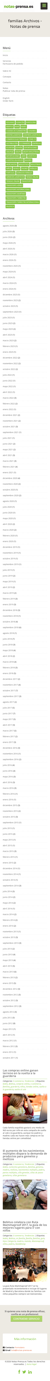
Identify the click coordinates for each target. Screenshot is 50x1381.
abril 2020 (7, 524)
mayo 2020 (8, 518)
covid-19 (32, 139)
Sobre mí (7, 71)
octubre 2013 (9, 937)
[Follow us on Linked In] (30, 1374)
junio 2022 (7, 380)
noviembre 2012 (10, 994)
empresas (36, 143)
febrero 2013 (9, 977)
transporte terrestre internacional (22, 202)
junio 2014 (7, 897)
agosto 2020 (8, 501)
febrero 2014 (9, 920)
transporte (27, 181)
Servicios (7, 61)
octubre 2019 (9, 558)
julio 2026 (7, 231)
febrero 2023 (9, 346)
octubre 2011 (9, 1057)
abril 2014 (7, 908)
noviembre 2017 (10, 684)
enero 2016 (8, 799)
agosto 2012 (8, 1012)
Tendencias (29, 1081)
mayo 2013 (8, 960)
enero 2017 (8, 742)
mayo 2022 (8, 386)
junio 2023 (7, 323)
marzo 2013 (8, 971)
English (6, 98)
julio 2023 (7, 317)
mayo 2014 (8, 902)
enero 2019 (8, 604)
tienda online (32, 177)
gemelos (39, 1167)
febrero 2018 (9, 667)
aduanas (10, 122)
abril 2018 (7, 656)
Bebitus (9, 126)
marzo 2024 (8, 283)
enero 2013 (8, 983)
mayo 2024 (8, 271)
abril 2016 (7, 782)
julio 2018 (7, 639)
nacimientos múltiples (28, 1169)
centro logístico (14, 135)
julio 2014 (7, 891)
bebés (23, 126)
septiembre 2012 (10, 1006)
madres (28, 160)
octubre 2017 (9, 690)
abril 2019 (7, 587)
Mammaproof (38, 1241)
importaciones (12, 156)
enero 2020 (8, 541)
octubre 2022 (9, 369)
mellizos (13, 1169)
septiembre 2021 (10, 432)
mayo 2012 (8, 1029)
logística (32, 156)
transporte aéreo (14, 185)
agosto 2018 (8, 633)
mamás (27, 1241)
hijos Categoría (9, 1241)
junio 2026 (7, 237)
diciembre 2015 (10, 805)
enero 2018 (8, 673)
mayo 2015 (8, 839)
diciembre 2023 (10, 294)
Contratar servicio (26, 1318)
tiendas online (13, 181)
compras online (23, 1083)
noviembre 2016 (10, 753)
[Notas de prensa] (18, 6)
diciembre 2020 (10, 478)
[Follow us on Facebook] (19, 1374)
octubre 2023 (9, 306)
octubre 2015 (9, 816)
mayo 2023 (8, 329)
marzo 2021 (8, 461)
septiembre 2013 (10, 943)
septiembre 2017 (10, 696)
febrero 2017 (9, 736)
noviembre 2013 (10, 931)
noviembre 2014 (10, 874)
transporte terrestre (16, 198)
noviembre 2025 (10, 266)
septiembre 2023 (10, 311)
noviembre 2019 (10, 552)
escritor (10, 147)
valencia (10, 206)
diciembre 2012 (10, 989)
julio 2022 (7, 375)
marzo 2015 (8, 851)
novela (16, 168)
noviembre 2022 (10, 363)
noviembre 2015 (10, 811)
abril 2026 (7, 248)
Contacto (7, 82)
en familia (20, 1238)
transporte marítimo (15, 194)
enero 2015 (8, 862)
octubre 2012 (9, 1000)
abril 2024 (7, 277)
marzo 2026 (8, 254)
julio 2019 (7, 570)
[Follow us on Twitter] (24, 1374)
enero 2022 (8, 409)
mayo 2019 (8, 581)
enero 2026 (8, 260)
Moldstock (24, 164)
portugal (10, 173)
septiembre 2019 (10, 564)
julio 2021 (7, 438)
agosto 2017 (8, 702)
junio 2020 (7, 512)
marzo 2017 (8, 730)
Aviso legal (32, 1364)
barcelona (31, 122)
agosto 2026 (8, 225)
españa (19, 147)
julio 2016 (7, 765)
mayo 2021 (8, 449)
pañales (33, 168)
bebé (17, 126)
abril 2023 (7, 334)
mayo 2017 (8, 719)
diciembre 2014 (10, 868)
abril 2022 (7, 392)
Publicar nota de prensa (14, 91)
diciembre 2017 (10, 679)
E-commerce (18, 1081)
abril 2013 (7, 966)
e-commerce (25, 143)
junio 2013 (7, 954)
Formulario (20, 1347)
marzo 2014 (8, 914)
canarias (32, 131)
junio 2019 (7, 575)
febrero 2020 (9, 535)
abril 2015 (7, 845)
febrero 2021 (9, 466)
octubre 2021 (9, 426)
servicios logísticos (15, 177)
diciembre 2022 (10, 357)
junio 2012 (7, 1023)
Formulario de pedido (13, 63)
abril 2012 (7, 1034)
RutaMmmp (20, 1244)
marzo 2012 (8, 1040)
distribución (12, 143)
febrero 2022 (9, 403)
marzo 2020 (8, 529)
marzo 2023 (8, 340)
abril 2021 (7, 455)
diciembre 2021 (10, 415)
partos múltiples (10, 1172)
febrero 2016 (9, 793)
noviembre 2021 (10, 420)
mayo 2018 (8, 650)
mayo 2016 (8, 776)
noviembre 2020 (10, 484)
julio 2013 (7, 948)
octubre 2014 (9, 880)
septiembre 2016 (10, 759)
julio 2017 (7, 707)
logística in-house (14, 160)
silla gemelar (23, 1172)
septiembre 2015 (10, 822)
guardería (15, 1086)
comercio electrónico (16, 139)
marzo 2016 (8, 788)
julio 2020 (7, 507)
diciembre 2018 (10, 610)
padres (25, 168)
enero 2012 (8, 1052)
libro (23, 156)
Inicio (5, 55)
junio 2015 (7, 834)
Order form (8, 101)
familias (6, 1086)
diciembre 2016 (10, 748)
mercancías (11, 164)
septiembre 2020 (10, 495)
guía (43, 1238)
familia (29, 1238)
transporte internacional (18, 189)
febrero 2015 (9, 857)
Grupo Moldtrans (31, 152)
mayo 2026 (8, 243)
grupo (18, 152)
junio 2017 (7, 713)
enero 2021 (8, 472)
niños (8, 168)
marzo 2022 (8, 398)
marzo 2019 (8, 593)
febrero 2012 (9, 1046)
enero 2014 (8, 925)
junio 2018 (7, 644)
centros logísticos (32, 135)
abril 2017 (7, 725)
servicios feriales (24, 173)
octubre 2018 (9, 621)
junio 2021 (7, 443)
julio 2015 (7, 828)
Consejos (7, 76)
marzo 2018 (8, 661)
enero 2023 (8, 352)
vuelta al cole (20, 1089)
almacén (20, 122)
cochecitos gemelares (18, 1167)
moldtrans (36, 164)
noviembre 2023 (10, 300)
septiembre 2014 (10, 885)
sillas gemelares (20, 1175)
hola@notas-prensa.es (21, 1350)
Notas (5, 88)
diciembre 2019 (10, 547)
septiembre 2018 (10, 627)
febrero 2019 (9, 598)
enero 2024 (8, 288)
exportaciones (30, 147)
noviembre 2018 (10, 616)
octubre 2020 (9, 489)
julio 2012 (7, 1017)
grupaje (9, 152)
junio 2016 (7, 771)
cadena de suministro (16, 131)
